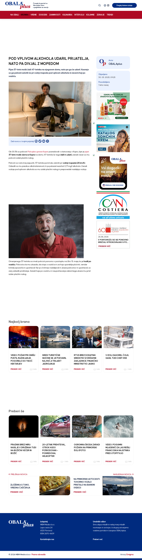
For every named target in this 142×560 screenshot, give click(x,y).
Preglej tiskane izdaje (124, 5)
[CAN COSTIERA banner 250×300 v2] (113, 205)
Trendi (110, 15)
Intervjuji (79, 15)
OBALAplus (115, 64)
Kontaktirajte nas (47, 539)
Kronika (24, 15)
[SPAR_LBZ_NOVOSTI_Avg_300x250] (113, 106)
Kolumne (90, 15)
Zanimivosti (54, 15)
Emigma (129, 555)
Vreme (34, 15)
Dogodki (43, 15)
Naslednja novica (122, 474)
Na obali (14, 15)
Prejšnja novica (18, 474)
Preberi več (98, 539)
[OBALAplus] (26, 5)
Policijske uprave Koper (38, 152)
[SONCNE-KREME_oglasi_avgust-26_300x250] (113, 138)
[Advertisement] (71, 37)
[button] (105, 5)
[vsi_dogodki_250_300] (113, 173)
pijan (87, 152)
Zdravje (101, 15)
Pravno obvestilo (39, 555)
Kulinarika (67, 15)
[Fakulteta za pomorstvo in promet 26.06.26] (113, 234)
